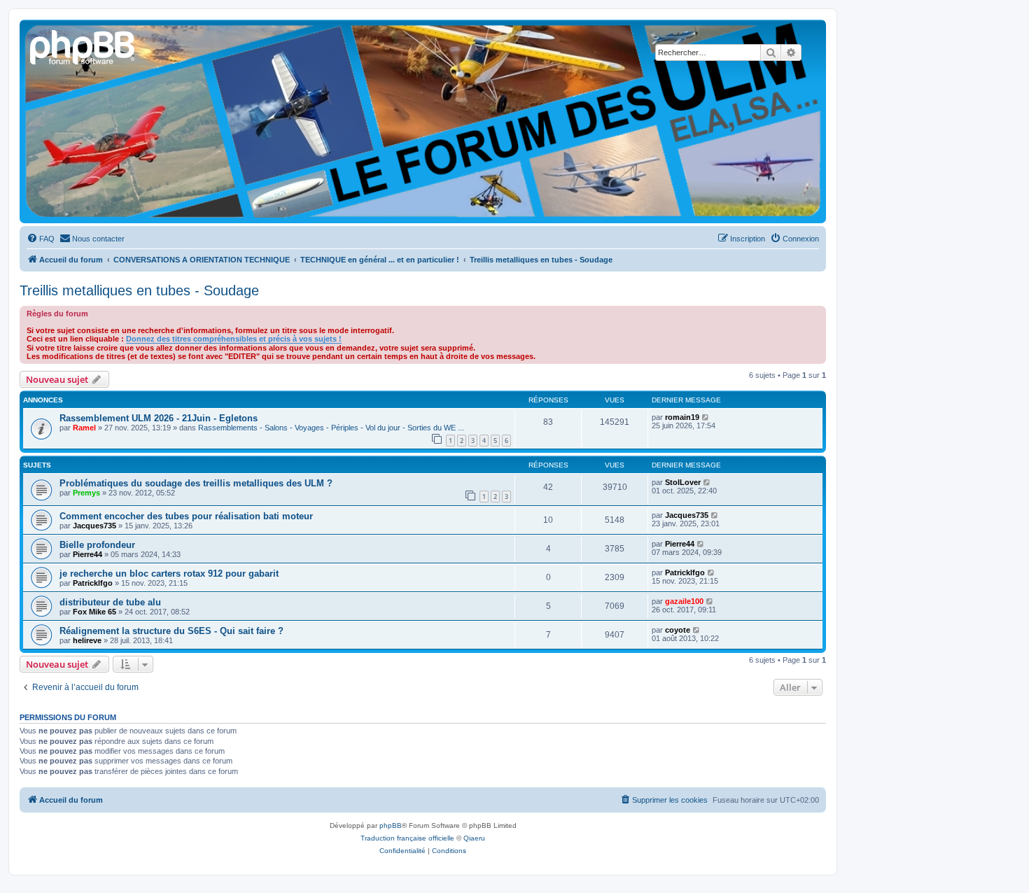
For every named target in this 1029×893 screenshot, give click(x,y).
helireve (87, 640)
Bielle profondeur (97, 545)
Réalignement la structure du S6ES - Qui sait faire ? (171, 631)
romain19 (682, 417)
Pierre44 (87, 554)
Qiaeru (474, 838)
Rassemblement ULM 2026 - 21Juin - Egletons (158, 418)
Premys (86, 492)
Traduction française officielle (407, 838)
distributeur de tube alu (110, 602)
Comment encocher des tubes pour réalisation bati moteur (186, 516)
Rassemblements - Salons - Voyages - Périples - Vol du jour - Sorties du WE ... (331, 427)
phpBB (390, 825)
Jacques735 (94, 525)
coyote (677, 630)
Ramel (84, 427)
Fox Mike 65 (94, 611)
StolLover (683, 482)
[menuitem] (41, 238)
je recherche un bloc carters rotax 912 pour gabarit (169, 573)
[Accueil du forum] (83, 45)
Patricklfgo (93, 583)
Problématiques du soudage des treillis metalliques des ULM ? (195, 483)
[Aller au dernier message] (705, 417)
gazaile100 (684, 601)
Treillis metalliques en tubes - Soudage (139, 290)
